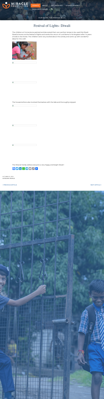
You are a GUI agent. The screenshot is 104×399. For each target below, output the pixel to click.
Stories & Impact (73, 5)
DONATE (35, 5)
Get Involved (57, 5)
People (12, 178)
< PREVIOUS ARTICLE (9, 185)
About (45, 5)
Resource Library (40, 9)
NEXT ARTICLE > (96, 185)
